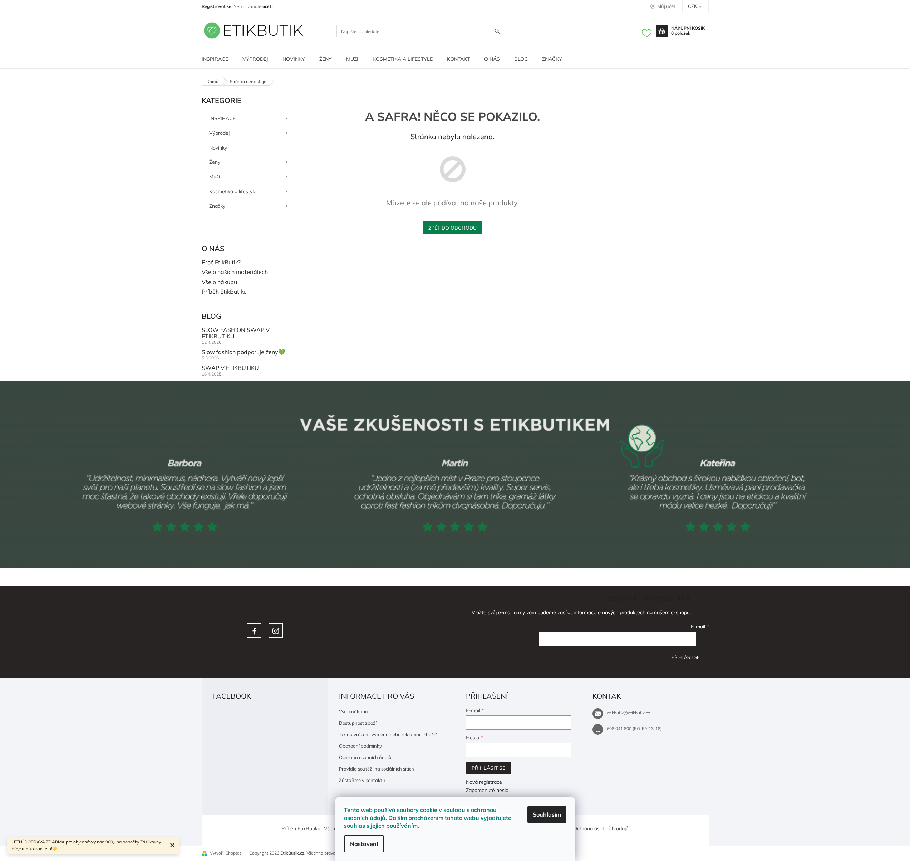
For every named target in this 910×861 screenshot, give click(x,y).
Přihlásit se (685, 657)
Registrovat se (216, 6)
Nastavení (364, 843)
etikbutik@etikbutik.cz (628, 712)
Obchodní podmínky (360, 746)
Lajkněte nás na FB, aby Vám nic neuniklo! (254, 630)
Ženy (214, 162)
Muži (214, 176)
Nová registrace (484, 782)
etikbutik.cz (276, 630)
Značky (217, 206)
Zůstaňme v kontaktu (362, 780)
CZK (693, 6)
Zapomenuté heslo (487, 790)
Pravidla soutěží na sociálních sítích (376, 769)
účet (266, 6)
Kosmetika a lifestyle (232, 191)
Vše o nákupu (219, 282)
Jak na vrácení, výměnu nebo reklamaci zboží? (388, 734)
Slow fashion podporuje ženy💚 (243, 352)
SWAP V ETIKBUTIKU (230, 368)
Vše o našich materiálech (235, 272)
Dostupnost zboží (358, 723)
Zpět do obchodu (452, 228)
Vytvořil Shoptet (225, 853)
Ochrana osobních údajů (365, 757)
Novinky (218, 148)
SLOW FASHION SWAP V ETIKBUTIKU (236, 333)
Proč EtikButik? (221, 262)
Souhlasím (547, 814)
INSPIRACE (222, 118)
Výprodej (219, 133)
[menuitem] (215, 59)
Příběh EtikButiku (224, 292)
